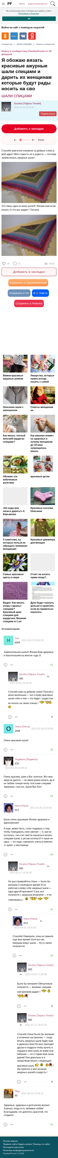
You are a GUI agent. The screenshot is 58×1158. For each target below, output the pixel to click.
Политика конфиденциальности (18, 1150)
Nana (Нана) (21, 805)
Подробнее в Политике (28, 13)
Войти (22, 4)
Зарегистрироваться (38, 4)
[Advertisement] (29, 331)
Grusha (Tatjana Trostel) (27, 103)
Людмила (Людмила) (26, 759)
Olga (17, 1091)
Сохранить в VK (19, 293)
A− (15, 139)
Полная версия (10, 1141)
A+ (33, 139)
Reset (41, 139)
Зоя (17, 638)
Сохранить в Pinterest (29, 303)
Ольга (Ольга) (22, 726)
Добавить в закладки (29, 128)
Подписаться (48, 113)
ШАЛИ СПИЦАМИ (16, 96)
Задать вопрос (25, 1144)
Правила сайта (10, 1144)
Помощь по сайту (41, 1144)
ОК (29, 19)
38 (8, 263)
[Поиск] (53, 3)
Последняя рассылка (13, 1147)
